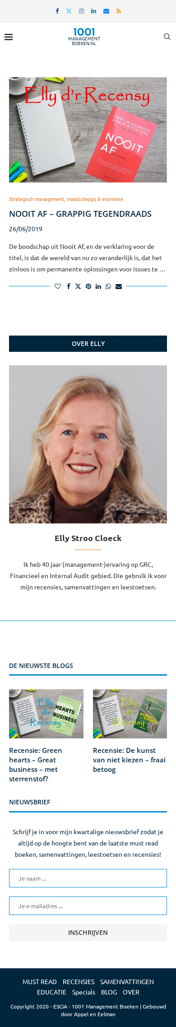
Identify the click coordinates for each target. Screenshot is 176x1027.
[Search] (166, 36)
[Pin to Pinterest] (88, 286)
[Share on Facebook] (68, 286)
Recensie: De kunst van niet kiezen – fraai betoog (129, 760)
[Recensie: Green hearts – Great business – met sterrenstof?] (46, 714)
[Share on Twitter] (78, 286)
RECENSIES (78, 981)
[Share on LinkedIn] (98, 286)
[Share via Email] (119, 286)
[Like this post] (58, 286)
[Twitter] (69, 10)
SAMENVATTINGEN (127, 981)
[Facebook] (57, 10)
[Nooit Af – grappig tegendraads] (88, 129)
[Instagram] (81, 10)
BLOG (109, 992)
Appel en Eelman (95, 1014)
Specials (83, 992)
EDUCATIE (51, 992)
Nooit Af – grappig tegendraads (80, 213)
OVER (131, 992)
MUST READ (40, 981)
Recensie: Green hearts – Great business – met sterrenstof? (35, 764)
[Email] (106, 10)
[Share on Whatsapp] (108, 286)
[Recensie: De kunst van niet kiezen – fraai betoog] (130, 714)
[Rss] (118, 10)
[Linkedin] (93, 10)
